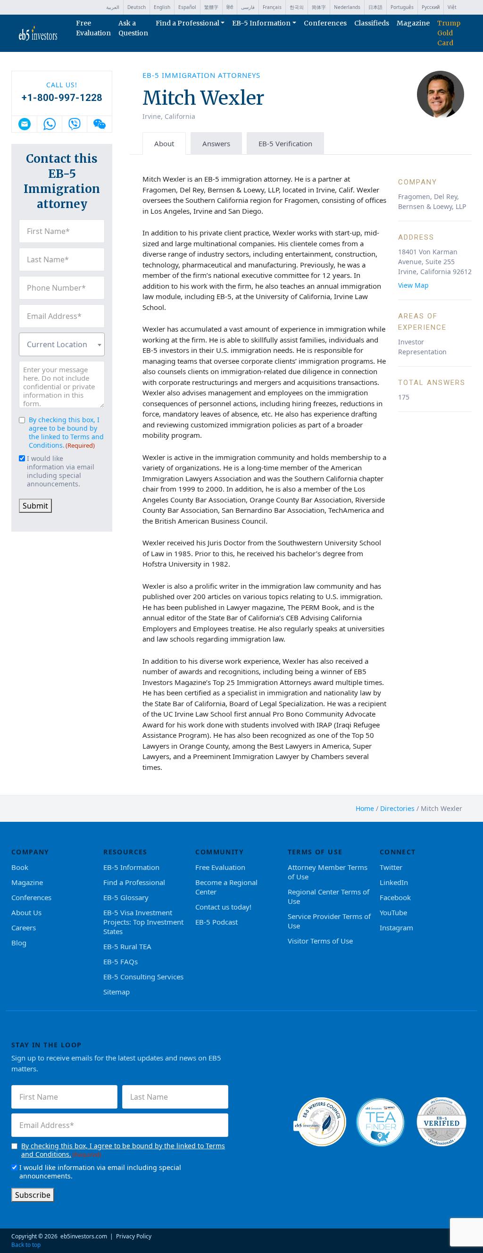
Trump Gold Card (448, 33)
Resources (125, 851)
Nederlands (347, 7)
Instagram (396, 927)
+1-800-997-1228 (62, 97)
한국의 (297, 7)
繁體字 (211, 7)
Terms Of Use (315, 851)
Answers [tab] (216, 143)
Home (365, 808)
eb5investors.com (83, 1236)
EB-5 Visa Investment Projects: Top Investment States (143, 922)
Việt (452, 7)
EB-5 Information (261, 23)
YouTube (393, 912)
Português (402, 7)
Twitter (391, 867)
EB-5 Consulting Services (143, 976)
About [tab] (164, 143)
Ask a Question (133, 28)
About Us (26, 912)
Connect (398, 851)
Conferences (325, 23)
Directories (397, 808)
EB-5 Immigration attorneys (201, 75)
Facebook (395, 897)
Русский (431, 7)
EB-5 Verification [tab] (285, 143)
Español (187, 7)
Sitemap (116, 991)
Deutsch (136, 7)
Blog (18, 942)
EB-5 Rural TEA (127, 946)
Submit (35, 506)
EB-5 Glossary (126, 897)
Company (30, 851)
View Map (413, 285)
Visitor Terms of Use (320, 940)
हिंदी (229, 7)
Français (272, 7)
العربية (112, 7)
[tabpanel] (307, 479)
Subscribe (32, 1195)
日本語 (375, 7)
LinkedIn (394, 882)
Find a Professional (187, 23)
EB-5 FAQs (120, 961)
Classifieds (371, 23)
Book (19, 867)
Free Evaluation (93, 28)
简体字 (319, 7)
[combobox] (62, 344)
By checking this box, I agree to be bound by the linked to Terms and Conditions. (66, 432)
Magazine (413, 23)
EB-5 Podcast (216, 922)
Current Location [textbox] (57, 344)
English (162, 7)
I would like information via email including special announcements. (60, 471)
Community (219, 851)
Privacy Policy (133, 1236)
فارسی (248, 7)
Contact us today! (223, 906)
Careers (23, 927)
